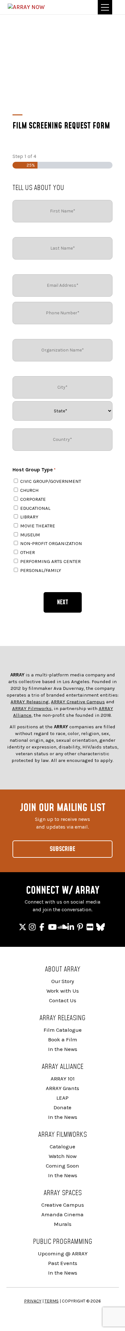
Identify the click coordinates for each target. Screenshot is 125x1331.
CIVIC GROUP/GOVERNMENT (50, 481)
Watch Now (63, 1156)
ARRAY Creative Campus (78, 702)
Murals (62, 1224)
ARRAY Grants (62, 1088)
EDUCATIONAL (35, 508)
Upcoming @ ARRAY (63, 1253)
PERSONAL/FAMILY (40, 570)
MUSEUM (30, 535)
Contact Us (62, 1000)
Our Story (62, 981)
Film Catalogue (63, 1030)
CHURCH (29, 490)
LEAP (62, 1098)
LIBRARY (29, 517)
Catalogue (62, 1146)
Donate (62, 1107)
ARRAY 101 (63, 1078)
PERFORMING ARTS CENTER (50, 561)
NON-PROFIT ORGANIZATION (51, 543)
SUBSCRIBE (62, 849)
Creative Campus (62, 1205)
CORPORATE (33, 499)
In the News (62, 1049)
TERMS (52, 1301)
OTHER (27, 552)
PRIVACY (32, 1301)
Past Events (62, 1263)
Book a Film (62, 1039)
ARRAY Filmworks (32, 708)
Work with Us (62, 991)
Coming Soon (62, 1165)
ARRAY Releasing (30, 702)
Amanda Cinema (62, 1214)
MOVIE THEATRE (37, 526)
